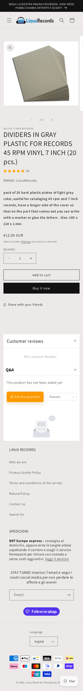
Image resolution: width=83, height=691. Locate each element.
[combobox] (62, 396)
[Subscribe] (68, 595)
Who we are (18, 462)
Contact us (17, 504)
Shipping (26, 241)
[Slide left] (31, 120)
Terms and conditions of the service (35, 483)
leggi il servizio (57, 559)
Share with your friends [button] (25, 304)
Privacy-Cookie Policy (25, 472)
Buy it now (41, 288)
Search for (16, 514)
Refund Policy (19, 493)
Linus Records (34, 682)
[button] (9, 20)
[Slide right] (52, 120)
